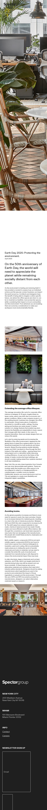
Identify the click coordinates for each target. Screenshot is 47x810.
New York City (10, 694)
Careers (6, 736)
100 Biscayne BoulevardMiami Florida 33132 (13, 716)
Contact (6, 731)
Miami (5, 710)
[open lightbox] (23, 338)
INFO (4, 727)
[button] (41, 4)
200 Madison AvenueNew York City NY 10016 (13, 699)
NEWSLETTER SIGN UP (13, 748)
